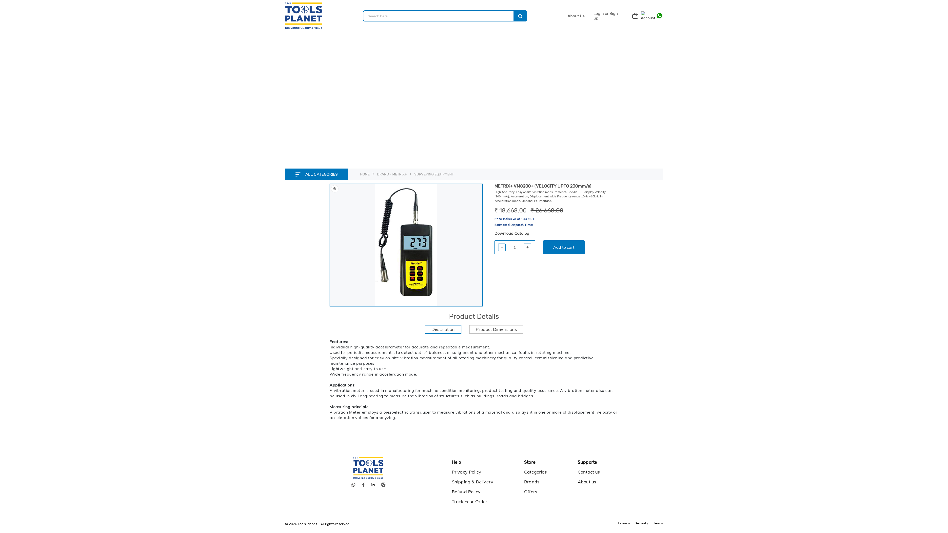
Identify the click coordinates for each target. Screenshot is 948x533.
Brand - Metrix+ (392, 174)
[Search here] (520, 15)
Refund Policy (466, 492)
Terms (658, 523)
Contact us (589, 472)
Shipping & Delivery (472, 482)
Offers (530, 492)
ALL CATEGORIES (321, 174)
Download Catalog (511, 233)
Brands (531, 482)
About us (587, 482)
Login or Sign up (605, 16)
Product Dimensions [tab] (496, 329)
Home (365, 174)
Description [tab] (443, 329)
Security (641, 523)
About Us (576, 16)
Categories (535, 472)
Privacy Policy (466, 472)
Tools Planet (307, 524)
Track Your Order (470, 501)
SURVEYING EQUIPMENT (434, 174)
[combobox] (445, 15)
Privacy (624, 523)
